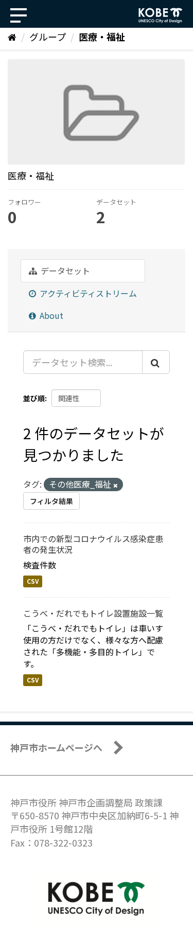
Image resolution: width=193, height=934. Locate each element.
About (50, 315)
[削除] (115, 485)
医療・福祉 (102, 36)
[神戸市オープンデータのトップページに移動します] (160, 15)
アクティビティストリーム (87, 293)
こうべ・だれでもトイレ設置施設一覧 (93, 613)
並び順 (34, 398)
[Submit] (156, 362)
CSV (33, 581)
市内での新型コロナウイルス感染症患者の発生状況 (93, 543)
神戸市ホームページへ (56, 747)
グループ (47, 36)
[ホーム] (12, 36)
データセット (64, 270)
